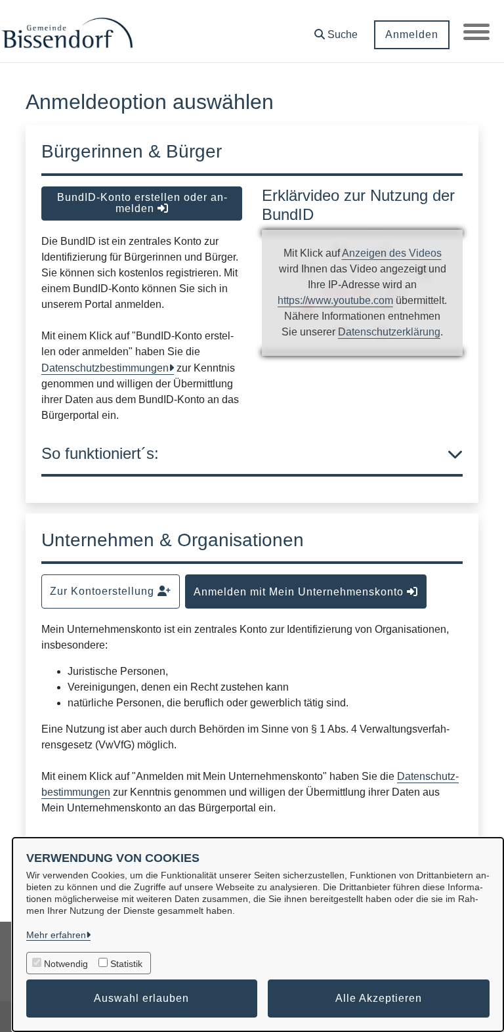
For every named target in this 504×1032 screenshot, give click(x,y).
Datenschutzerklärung (389, 331)
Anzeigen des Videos (392, 253)
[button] (336, 30)
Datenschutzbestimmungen (105, 368)
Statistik (126, 963)
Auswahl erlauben (141, 998)
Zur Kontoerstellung (104, 591)
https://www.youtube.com (335, 300)
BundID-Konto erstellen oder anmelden (142, 203)
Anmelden (411, 34)
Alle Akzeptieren (378, 998)
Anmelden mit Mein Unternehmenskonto (300, 591)
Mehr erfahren (56, 935)
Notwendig (66, 963)
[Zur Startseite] (67, 31)
